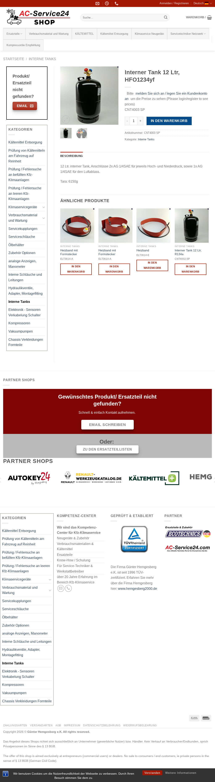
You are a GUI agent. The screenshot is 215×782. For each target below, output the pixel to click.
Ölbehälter (16, 245)
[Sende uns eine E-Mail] (60, 588)
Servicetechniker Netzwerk (186, 33)
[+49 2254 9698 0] (117, 3)
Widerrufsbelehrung (140, 725)
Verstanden (152, 772)
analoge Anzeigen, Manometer (22, 263)
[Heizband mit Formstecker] (77, 225)
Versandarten (41, 725)
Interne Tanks (42, 59)
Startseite (13, 59)
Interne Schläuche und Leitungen (25, 277)
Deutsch (199, 3)
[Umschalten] (43, 206)
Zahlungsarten (15, 725)
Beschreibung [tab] (71, 156)
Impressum (72, 725)
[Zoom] (66, 119)
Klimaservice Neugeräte (149, 33)
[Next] (112, 95)
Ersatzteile (13, 33)
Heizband (142, 250)
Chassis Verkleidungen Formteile (25, 342)
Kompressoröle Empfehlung (23, 45)
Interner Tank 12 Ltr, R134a (188, 252)
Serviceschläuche (21, 237)
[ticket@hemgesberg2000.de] (98, 3)
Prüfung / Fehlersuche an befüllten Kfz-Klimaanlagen (24, 174)
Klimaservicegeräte (22, 207)
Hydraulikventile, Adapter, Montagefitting (25, 290)
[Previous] (67, 95)
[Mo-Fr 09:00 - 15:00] (107, 3)
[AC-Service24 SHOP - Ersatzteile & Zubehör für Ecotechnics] (38, 17)
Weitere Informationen (180, 772)
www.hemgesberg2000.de (137, 588)
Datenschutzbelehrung (101, 725)
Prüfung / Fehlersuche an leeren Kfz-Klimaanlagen (24, 193)
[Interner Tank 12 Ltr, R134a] (192, 225)
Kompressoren (19, 323)
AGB (58, 725)
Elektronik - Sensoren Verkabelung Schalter (24, 312)
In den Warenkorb (169, 121)
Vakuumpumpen (20, 331)
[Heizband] (153, 225)
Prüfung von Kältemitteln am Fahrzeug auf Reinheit (26, 156)
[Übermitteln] (165, 17)
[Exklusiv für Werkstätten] (163, 478)
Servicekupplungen (22, 229)
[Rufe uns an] (68, 588)
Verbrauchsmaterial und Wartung (48, 33)
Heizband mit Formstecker (69, 252)
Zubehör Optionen (21, 253)
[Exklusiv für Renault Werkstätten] (37, 478)
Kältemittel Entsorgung (114, 33)
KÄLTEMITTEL (84, 33)
